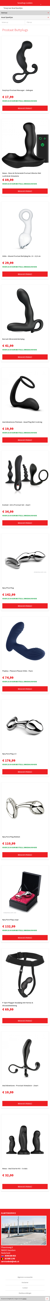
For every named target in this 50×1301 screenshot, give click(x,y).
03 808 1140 (9, 1258)
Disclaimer (25, 1282)
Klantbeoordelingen (25, 1293)
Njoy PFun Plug (8, 588)
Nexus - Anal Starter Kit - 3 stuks (14, 1168)
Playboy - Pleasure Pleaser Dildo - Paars (17, 671)
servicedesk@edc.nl (10, 1261)
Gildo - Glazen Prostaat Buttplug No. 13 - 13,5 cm (21, 256)
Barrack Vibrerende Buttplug (13, 339)
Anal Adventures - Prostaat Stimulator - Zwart (20, 1085)
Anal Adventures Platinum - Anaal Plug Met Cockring (22, 422)
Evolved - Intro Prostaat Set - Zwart (16, 505)
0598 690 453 (10, 1256)
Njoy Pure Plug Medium (11, 837)
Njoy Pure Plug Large (10, 920)
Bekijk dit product (25, 108)
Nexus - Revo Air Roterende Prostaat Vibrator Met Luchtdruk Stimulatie (21, 174)
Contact (25, 1288)
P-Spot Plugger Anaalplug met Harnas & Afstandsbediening (17, 1004)
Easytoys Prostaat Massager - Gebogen (17, 90)
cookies (24, 1298)
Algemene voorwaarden (25, 1277)
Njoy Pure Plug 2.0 (9, 754)
